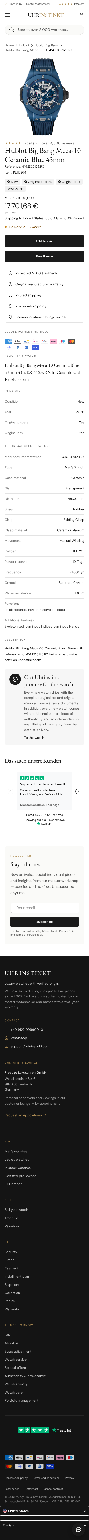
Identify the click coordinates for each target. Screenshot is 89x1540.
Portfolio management (21, 1400)
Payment (11, 1268)
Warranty (12, 1309)
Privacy (69, 1478)
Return (10, 1301)
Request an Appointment (24, 1115)
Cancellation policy (16, 1478)
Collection (12, 1293)
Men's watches (16, 1151)
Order (9, 1260)
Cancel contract (53, 1488)
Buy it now (44, 256)
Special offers (15, 1367)
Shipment (12, 1285)
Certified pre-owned (21, 1176)
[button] (81, 15)
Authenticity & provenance (25, 1376)
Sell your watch (16, 1210)
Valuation (12, 1226)
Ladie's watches (17, 1159)
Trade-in (11, 1218)
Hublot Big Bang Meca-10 (24, 50)
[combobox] (44, 30)
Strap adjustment (18, 1351)
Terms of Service (26, 934)
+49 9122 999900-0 (27, 1029)
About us (12, 1343)
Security (11, 1252)
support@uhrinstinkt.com (30, 1046)
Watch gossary (16, 1384)
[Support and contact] (78, 1529)
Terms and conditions (46, 1478)
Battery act (31, 1488)
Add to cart (44, 241)
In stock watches (18, 1168)
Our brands (13, 1184)
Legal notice (12, 1488)
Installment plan (17, 1276)
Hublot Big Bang (46, 45)
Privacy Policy (67, 931)
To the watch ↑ (35, 737)
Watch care (14, 1392)
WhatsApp (19, 1038)
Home (9, 45)
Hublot (24, 45)
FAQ (8, 1335)
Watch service (16, 1359)
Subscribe (44, 922)
